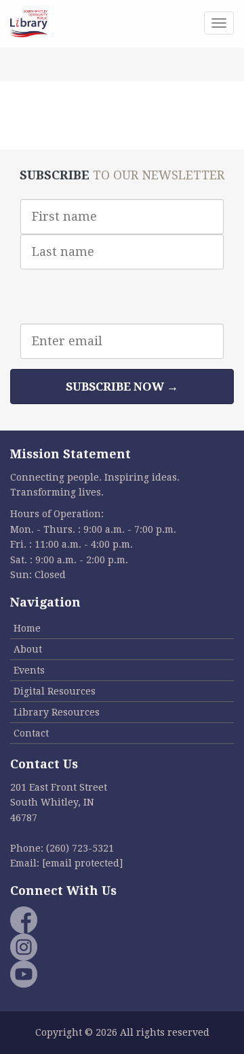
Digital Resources (55, 691)
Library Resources (57, 712)
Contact (31, 733)
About (28, 649)
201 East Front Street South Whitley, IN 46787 (58, 802)
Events (29, 670)
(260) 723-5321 (80, 848)
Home (27, 628)
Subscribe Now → (122, 386)
